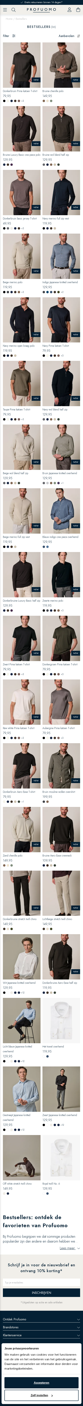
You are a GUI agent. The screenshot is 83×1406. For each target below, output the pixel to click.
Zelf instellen (39, 1395)
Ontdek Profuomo (14, 1319)
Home (9, 19)
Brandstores (11, 1327)
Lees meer (68, 1248)
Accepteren (41, 1382)
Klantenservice (12, 1335)
